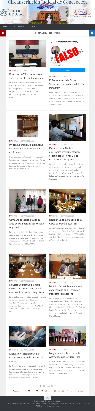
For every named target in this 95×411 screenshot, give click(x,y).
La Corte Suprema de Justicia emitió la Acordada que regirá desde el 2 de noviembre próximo (27, 288)
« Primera (15, 391)
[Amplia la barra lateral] (3, 33)
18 (37, 391)
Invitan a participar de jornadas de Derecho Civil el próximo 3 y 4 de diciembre (26, 148)
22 (55, 391)
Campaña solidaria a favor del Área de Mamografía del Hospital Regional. (26, 223)
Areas (20, 27)
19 (42, 391)
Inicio (5, 27)
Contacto (31, 27)
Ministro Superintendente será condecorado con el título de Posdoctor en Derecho (65, 290)
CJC (12, 27)
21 (50, 391)
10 (29, 391)
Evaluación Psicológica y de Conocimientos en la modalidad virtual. (26, 357)
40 (67, 391)
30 (63, 391)
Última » (81, 391)
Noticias (12, 70)
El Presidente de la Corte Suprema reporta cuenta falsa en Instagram (67, 84)
